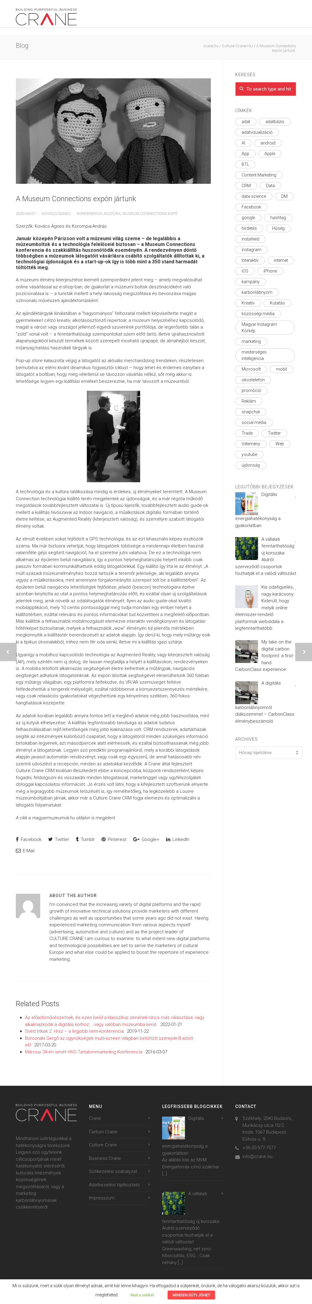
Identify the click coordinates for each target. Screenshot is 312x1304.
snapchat (251, 411)
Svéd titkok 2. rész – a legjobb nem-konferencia (74, 1031)
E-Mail (28, 850)
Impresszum (102, 1198)
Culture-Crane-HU (237, 46)
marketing (251, 341)
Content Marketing (259, 175)
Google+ (149, 839)
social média (254, 422)
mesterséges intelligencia (254, 355)
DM (284, 196)
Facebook (30, 839)
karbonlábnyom (257, 292)
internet (281, 260)
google (248, 217)
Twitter (61, 839)
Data (270, 185)
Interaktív (250, 260)
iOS (245, 271)
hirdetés (249, 228)
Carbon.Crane (103, 1132)
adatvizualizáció (257, 132)
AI (243, 143)
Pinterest (116, 839)
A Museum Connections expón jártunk (76, 198)
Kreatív (248, 303)
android (268, 143)
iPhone (270, 271)
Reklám (249, 401)
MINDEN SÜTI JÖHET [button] (191, 1295)
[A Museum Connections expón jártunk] (113, 131)
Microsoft (251, 369)
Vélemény (251, 443)
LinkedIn (180, 839)
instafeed (250, 239)
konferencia (89, 213)
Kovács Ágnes (56, 213)
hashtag (278, 217)
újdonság (251, 465)
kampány (251, 281)
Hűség (278, 228)
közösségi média (258, 313)
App (245, 153)
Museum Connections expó (150, 213)
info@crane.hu (257, 1156)
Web (279, 443)
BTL (245, 164)
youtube (249, 454)
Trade (247, 433)
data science (254, 196)
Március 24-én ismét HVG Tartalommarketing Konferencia (83, 1052)
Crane (95, 1118)
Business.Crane (105, 1158)
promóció (251, 390)
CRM (246, 185)
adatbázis (274, 121)
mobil (281, 369)
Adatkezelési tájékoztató (114, 1185)
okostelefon (253, 379)
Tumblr (87, 839)
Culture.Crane (103, 1145)
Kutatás (277, 303)
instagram (251, 249)
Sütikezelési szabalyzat (113, 1171)
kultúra (112, 213)
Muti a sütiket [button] (142, 1295)
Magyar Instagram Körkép (259, 327)
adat (246, 121)
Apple (269, 153)
